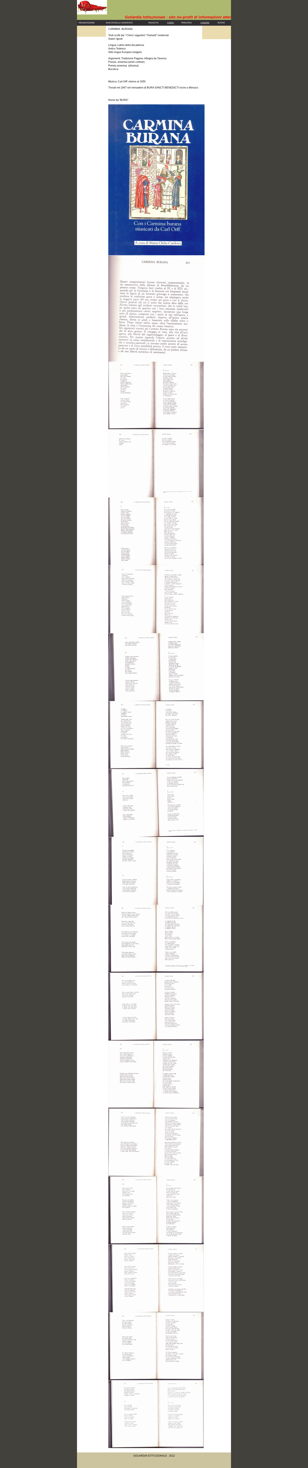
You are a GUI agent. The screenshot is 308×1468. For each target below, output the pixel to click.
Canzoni (205, 23)
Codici (170, 23)
